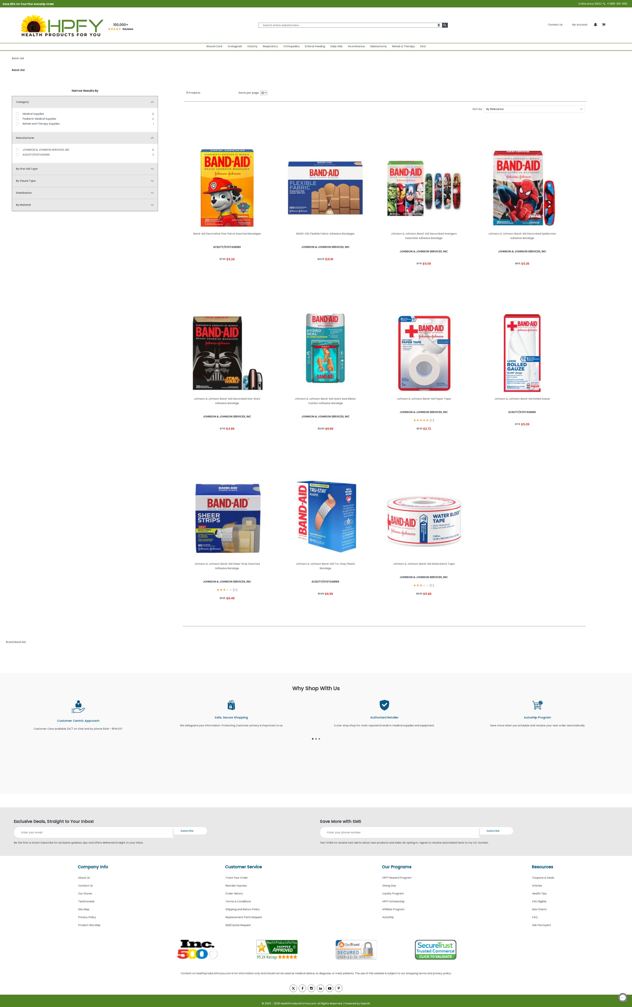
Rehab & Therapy (403, 46)
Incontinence (356, 46)
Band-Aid (18, 70)
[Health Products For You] (61, 25)
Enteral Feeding (315, 46)
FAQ (535, 917)
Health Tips (539, 893)
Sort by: (477, 109)
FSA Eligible (539, 901)
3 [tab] (319, 738)
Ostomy (252, 46)
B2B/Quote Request (238, 925)
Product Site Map (89, 925)
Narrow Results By (85, 91)
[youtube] (329, 988)
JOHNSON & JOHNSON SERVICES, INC (46, 150)
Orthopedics (291, 46)
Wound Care (214, 46)
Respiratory (270, 46)
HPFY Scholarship (393, 901)
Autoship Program (537, 717)
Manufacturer (25, 138)
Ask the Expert (541, 925)
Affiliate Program (393, 909)
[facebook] (302, 988)
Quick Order (205, 269)
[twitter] (293, 988)
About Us (84, 878)
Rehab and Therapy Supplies (41, 124)
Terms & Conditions (238, 901)
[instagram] (311, 988)
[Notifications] (595, 24)
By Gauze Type (26, 181)
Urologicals (235, 46)
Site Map (83, 909)
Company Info (93, 867)
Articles (537, 886)
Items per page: (248, 93)
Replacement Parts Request (243, 917)
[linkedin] (320, 988)
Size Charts (539, 909)
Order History (234, 893)
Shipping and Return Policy (242, 909)
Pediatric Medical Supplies (39, 119)
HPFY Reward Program (396, 878)
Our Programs (396, 867)
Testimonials (86, 901)
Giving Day (389, 886)
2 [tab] (316, 738)
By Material (23, 205)
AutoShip (388, 917)
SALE (423, 46)
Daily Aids (336, 46)
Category (22, 102)
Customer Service (243, 867)
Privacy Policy (87, 917)
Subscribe (187, 831)
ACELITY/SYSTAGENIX (36, 155)
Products (193, 93)
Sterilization (24, 193)
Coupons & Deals (543, 878)
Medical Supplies (33, 114)
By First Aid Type (27, 169)
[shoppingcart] (603, 24)
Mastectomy (378, 46)
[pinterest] (338, 988)
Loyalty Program (393, 893)
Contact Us (555, 24)
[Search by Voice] (439, 25)
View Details (249, 269)
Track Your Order (236, 878)
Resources (542, 867)
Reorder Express (236, 886)
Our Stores (85, 893)
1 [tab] (312, 738)
